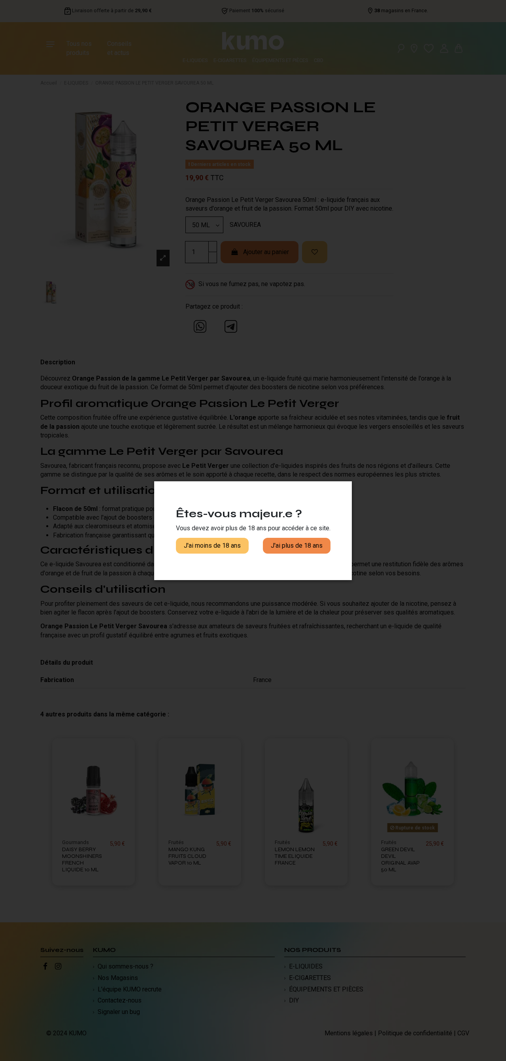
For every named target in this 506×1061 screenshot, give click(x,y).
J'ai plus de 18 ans (297, 545)
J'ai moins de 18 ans (212, 545)
